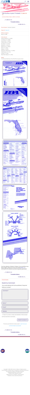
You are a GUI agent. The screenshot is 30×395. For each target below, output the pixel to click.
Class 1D (7, 30)
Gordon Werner (6, 16)
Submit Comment (22, 319)
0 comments (17, 16)
